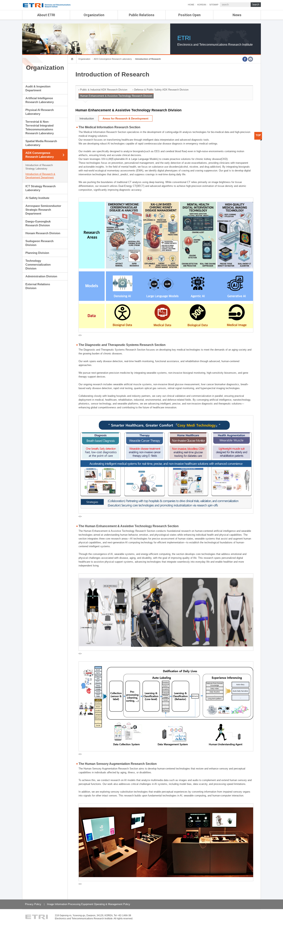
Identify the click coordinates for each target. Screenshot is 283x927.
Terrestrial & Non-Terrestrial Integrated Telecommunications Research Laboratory (39, 127)
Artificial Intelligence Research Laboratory (39, 100)
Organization (94, 15)
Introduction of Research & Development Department (40, 176)
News (237, 15)
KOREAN (201, 4)
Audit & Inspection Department (37, 88)
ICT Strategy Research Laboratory (40, 188)
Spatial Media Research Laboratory (41, 143)
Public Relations (141, 15)
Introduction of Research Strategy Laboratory (39, 167)
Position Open (189, 15)
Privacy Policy (33, 904)
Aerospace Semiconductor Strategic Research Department (43, 209)
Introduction (87, 118)
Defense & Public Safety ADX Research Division (161, 89)
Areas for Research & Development (125, 118)
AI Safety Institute (37, 198)
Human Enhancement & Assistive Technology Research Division (116, 95)
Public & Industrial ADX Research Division (103, 89)
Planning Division (37, 252)
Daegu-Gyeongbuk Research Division (38, 223)
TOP (258, 135)
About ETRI (46, 15)
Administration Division (41, 276)
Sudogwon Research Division (39, 243)
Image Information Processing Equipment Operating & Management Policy (88, 904)
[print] (250, 59)
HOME (191, 4)
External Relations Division (37, 286)
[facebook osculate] (244, 59)
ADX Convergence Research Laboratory (39, 154)
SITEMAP (213, 4)
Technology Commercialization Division (38, 264)
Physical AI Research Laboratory (39, 111)
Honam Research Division (42, 233)
